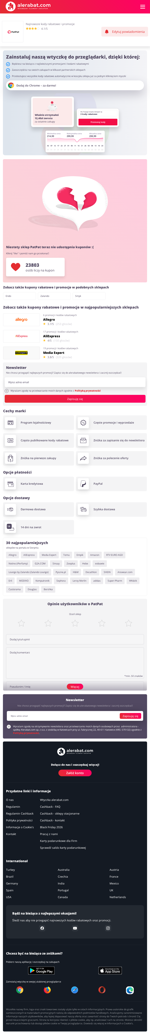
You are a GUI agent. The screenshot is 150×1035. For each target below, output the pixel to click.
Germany (12, 883)
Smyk (78, 296)
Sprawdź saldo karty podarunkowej (63, 847)
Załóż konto (75, 773)
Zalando (44, 296)
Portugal (63, 890)
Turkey (10, 870)
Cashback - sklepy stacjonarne (59, 813)
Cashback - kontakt (52, 820)
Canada (63, 897)
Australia (64, 870)
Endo (8, 296)
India (61, 883)
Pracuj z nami (49, 834)
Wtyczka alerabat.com (54, 800)
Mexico (114, 883)
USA (8, 897)
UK (111, 890)
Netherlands (118, 897)
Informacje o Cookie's (20, 827)
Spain (9, 890)
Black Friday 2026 (51, 827)
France (114, 876)
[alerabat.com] (28, 6)
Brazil (9, 876)
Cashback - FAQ (50, 806)
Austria (114, 870)
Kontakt (11, 834)
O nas (10, 800)
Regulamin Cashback (19, 813)
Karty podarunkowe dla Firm (58, 841)
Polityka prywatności (19, 820)
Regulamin (13, 806)
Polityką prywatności (88, 390)
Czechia (63, 876)
